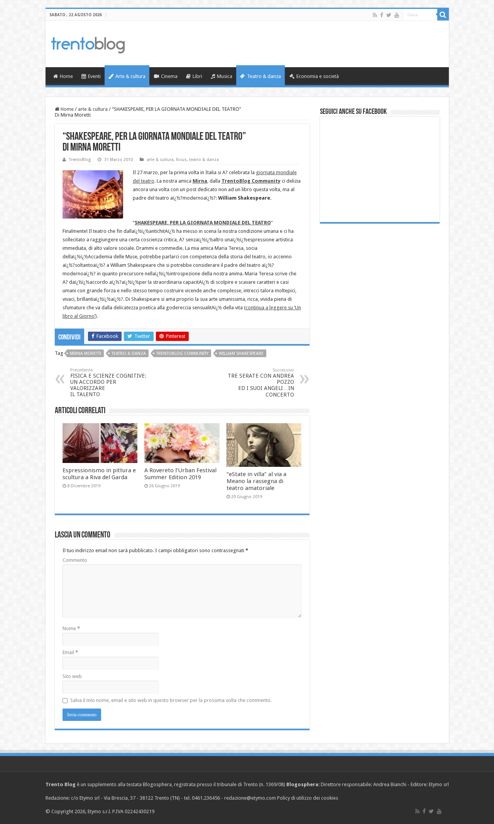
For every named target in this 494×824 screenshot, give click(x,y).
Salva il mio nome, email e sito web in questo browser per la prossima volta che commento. (171, 700)
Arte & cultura (130, 76)
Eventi (94, 76)
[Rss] (375, 15)
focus (181, 159)
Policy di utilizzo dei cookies (307, 798)
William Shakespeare (241, 353)
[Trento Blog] (88, 43)
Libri (197, 76)
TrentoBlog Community (251, 181)
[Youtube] (397, 15)
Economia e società (317, 76)
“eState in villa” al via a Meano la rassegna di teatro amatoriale (256, 481)
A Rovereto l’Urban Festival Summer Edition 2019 (180, 474)
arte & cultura (93, 109)
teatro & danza (204, 159)
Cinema (169, 76)
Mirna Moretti (85, 353)
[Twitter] (389, 15)
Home (66, 76)
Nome (71, 628)
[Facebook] (381, 15)
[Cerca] (443, 14)
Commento (75, 560)
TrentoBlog (80, 159)
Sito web (72, 676)
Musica (224, 76)
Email (70, 652)
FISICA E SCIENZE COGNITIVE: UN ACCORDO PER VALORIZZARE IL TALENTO (108, 382)
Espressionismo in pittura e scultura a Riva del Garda (99, 474)
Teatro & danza (264, 76)
